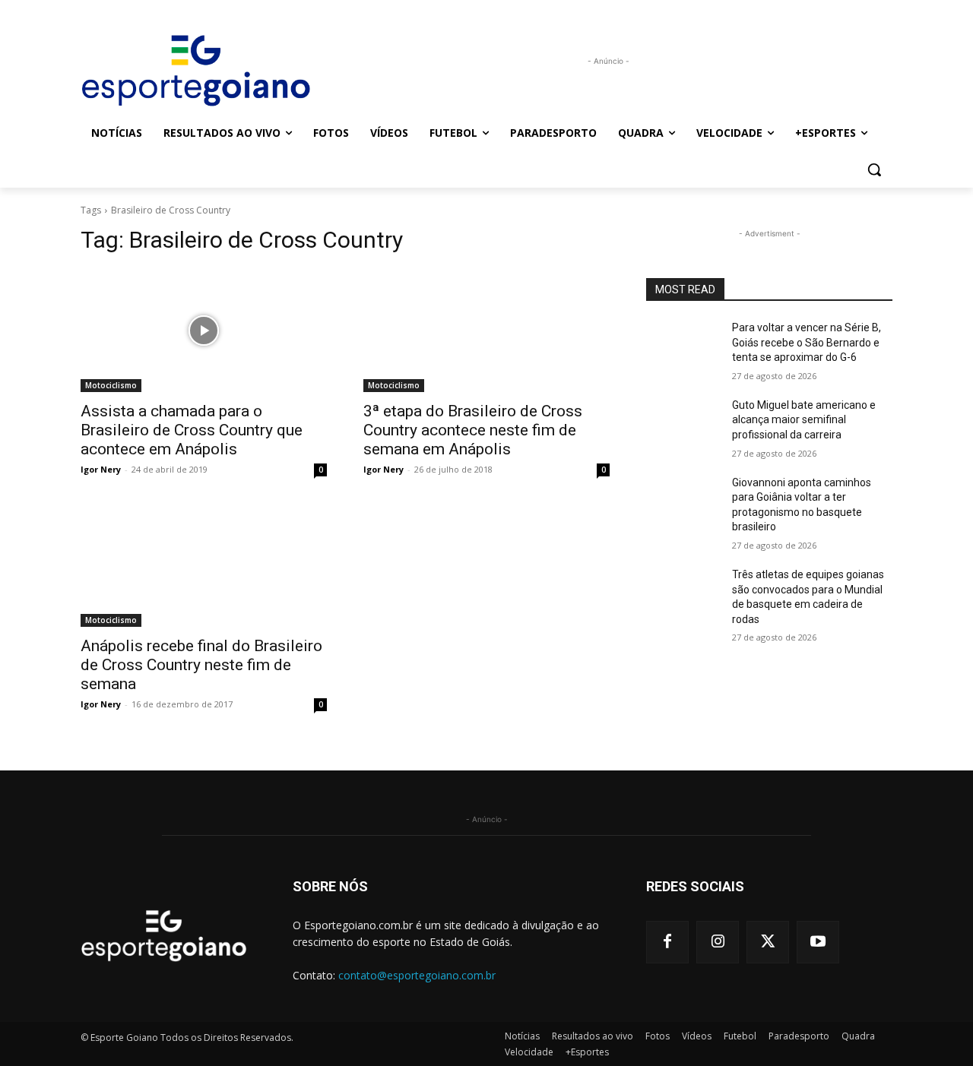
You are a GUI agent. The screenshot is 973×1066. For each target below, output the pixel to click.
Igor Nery (101, 469)
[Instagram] (717, 942)
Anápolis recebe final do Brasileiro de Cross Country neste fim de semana (201, 665)
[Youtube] (818, 942)
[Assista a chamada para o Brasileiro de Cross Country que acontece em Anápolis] (204, 330)
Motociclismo (111, 385)
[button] (874, 169)
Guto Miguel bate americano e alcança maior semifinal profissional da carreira (804, 420)
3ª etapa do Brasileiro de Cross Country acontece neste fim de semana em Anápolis (472, 430)
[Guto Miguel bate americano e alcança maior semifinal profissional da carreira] (683, 424)
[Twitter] (767, 942)
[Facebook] (667, 942)
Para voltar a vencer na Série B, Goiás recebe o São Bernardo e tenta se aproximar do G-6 (806, 342)
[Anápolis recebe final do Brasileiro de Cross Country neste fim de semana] (204, 565)
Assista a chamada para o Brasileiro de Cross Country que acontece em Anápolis (192, 430)
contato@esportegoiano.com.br (417, 975)
